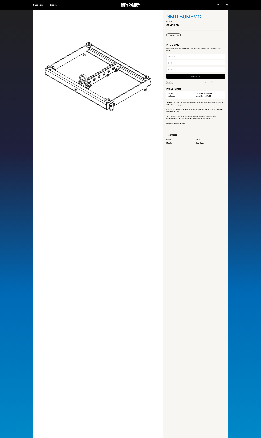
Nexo (170, 21)
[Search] (218, 5)
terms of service (220, 82)
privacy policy (209, 82)
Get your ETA (195, 76)
